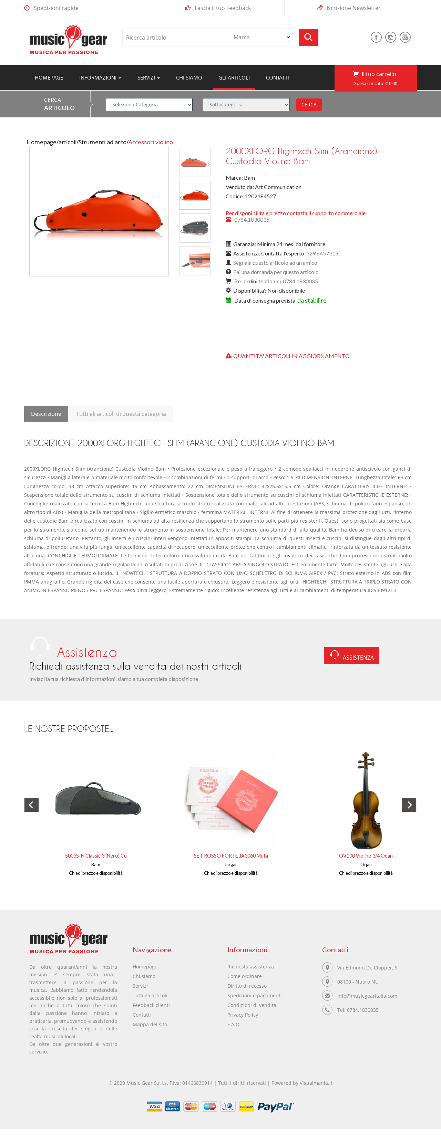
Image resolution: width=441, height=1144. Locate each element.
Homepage (52, 77)
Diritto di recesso (247, 986)
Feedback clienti (151, 1005)
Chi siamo (189, 77)
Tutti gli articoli (150, 995)
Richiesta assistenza (250, 966)
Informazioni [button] (98, 77)
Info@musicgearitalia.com (367, 996)
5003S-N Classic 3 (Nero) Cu (96, 856)
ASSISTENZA (358, 657)
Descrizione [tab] (46, 414)
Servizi (140, 986)
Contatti (277, 77)
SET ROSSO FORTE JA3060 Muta (231, 856)
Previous (16, 143)
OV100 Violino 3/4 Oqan (366, 856)
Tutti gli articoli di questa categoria (121, 414)
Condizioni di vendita (251, 1005)
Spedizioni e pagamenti (254, 995)
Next (228, 143)
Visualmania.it (316, 1083)
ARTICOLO (59, 108)
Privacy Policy (242, 1014)
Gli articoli (234, 77)
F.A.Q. (233, 1024)
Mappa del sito (150, 1024)
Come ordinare (244, 976)
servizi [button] (146, 77)
